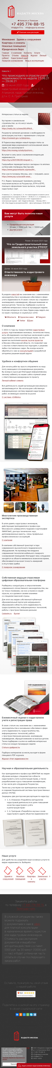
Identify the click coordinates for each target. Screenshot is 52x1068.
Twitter (22, 321)
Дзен (30, 321)
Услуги (37, 53)
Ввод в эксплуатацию (34, 61)
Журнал (34, 55)
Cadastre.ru (7, 613)
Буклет (17, 613)
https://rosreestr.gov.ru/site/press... (16, 138)
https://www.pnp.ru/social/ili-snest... (17, 176)
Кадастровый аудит (19, 58)
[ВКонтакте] (17, 1014)
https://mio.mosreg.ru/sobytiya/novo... (18, 150)
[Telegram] (34, 1014)
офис (37, 924)
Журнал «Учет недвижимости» (15, 759)
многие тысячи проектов (32, 340)
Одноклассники (26, 317)
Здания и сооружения (29, 39)
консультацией (26, 351)
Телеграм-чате (25, 908)
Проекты (6, 55)
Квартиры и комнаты (13, 42)
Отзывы (15, 55)
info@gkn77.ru (17, 27)
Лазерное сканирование (12, 61)
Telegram (41, 317)
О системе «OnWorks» (11, 397)
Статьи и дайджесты (11, 747)
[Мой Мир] (24, 1014)
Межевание (8, 39)
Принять (14, 1064)
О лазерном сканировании (13, 567)
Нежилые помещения (14, 46)
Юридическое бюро (13, 49)
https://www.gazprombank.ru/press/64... (19, 169)
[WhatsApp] (27, 1014)
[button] (34, 1065)
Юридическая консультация (22, 224)
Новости (24, 55)
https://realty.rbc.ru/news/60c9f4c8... (17, 128)
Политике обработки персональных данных (14, 1058)
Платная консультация (29, 32)
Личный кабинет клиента (12, 380)
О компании (16, 53)
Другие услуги (16, 230)
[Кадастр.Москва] (26, 11)
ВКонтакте (11, 317)
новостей (15, 294)
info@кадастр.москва (34, 27)
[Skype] (31, 1014)
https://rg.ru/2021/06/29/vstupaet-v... (17, 160)
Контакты (28, 53)
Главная (5, 53)
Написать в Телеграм (28, 20)
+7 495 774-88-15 (27, 24)
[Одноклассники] (20, 1014)
